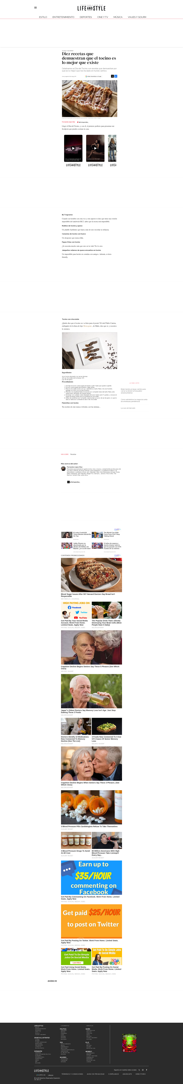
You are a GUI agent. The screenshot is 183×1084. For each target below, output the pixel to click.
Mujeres (38, 1062)
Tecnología (38, 1058)
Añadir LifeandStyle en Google (94, 76)
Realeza (89, 1031)
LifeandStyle (65, 1025)
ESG (36, 1061)
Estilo (43, 17)
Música (118, 17)
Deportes (86, 17)
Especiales (90, 1025)
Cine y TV (102, 17)
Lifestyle (38, 1046)
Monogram (87, 326)
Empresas (38, 1052)
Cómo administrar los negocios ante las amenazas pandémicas (134, 400)
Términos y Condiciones (72, 1074)
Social (63, 1045)
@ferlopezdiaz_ (84, 122)
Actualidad (64, 1058)
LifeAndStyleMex (148, 1070)
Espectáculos (91, 1030)
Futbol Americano (41, 1042)
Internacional (39, 1057)
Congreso (64, 1033)
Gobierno (64, 1030)
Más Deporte (39, 1045)
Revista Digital (39, 1048)
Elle (87, 1042)
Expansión (38, 1051)
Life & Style (38, 1026)
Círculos (89, 1033)
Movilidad (64, 1048)
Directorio (141, 1074)
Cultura (89, 1039)
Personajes (90, 1057)
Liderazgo (64, 1060)
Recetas (73, 454)
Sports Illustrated (42, 1038)
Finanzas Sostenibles (67, 1049)
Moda (88, 1034)
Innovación (64, 1051)
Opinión (63, 1037)
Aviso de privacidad (96, 1074)
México (63, 1031)
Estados (63, 1036)
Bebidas (89, 1054)
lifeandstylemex (144, 1070)
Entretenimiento (63, 17)
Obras (37, 1060)
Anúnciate (127, 1074)
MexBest (89, 1051)
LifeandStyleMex (139, 1070)
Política (63, 1029)
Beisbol (37, 1040)
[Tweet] (112, 76)
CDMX (62, 1034)
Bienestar (90, 1058)
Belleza (89, 1036)
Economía (38, 1055)
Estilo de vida (91, 1048)
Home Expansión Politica (43, 1054)
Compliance (113, 1074)
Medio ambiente (66, 1043)
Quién (88, 1029)
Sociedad (63, 1039)
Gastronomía (90, 1053)
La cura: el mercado (128, 408)
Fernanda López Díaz (74, 467)
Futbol (37, 1039)
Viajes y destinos (92, 1055)
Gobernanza (65, 1046)
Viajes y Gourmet (139, 17)
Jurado (89, 1061)
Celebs (89, 1046)
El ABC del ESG (65, 1052)
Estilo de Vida (91, 1060)
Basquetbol (39, 1043)
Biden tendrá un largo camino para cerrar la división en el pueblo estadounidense (133, 391)
